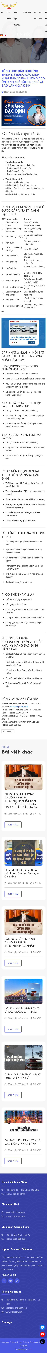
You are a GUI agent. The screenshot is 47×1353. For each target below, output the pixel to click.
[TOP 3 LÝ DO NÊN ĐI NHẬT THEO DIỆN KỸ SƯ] (23, 1057)
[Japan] (5, 35)
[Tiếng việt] (1, 35)
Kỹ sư (35, 15)
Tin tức (29, 38)
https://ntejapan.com (19, 706)
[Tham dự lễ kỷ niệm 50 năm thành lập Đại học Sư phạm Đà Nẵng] (23, 853)
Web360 (28, 1349)
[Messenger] (42, 1327)
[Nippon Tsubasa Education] (9, 5)
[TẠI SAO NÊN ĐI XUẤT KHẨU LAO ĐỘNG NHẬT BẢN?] (23, 1123)
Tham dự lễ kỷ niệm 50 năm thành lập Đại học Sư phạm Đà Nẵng (22, 873)
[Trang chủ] (2, 12)
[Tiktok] (17, 1280)
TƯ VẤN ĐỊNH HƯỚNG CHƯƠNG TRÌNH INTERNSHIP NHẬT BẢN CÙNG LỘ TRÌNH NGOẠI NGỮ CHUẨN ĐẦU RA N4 (21, 801)
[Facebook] (4, 1280)
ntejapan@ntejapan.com (16, 1307)
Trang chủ (19, 38)
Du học (40, 15)
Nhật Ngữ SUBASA (17, 18)
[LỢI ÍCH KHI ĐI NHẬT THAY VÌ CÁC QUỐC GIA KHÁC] (23, 991)
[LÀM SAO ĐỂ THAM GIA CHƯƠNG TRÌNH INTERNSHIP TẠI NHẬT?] (23, 922)
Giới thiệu (9, 15)
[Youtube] (10, 1280)
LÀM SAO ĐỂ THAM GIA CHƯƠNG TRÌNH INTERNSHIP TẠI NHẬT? (20, 942)
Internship (27, 12)
